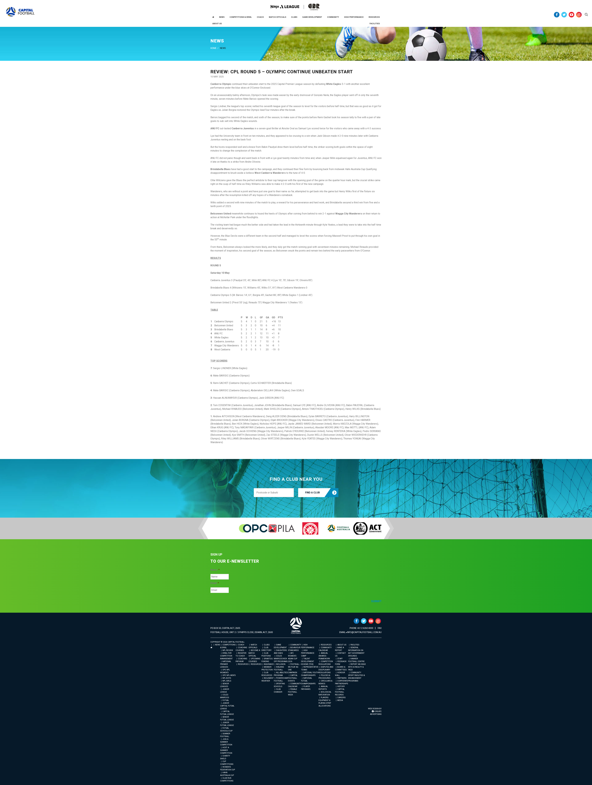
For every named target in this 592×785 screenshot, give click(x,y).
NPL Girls (226, 681)
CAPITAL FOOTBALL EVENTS (293, 678)
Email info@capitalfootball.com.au (360, 632)
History (341, 686)
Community (295, 645)
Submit (376, 601)
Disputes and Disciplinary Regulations (326, 670)
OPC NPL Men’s (229, 675)
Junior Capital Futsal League (227, 706)
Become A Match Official (254, 653)
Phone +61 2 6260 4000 (361, 628)
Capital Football (20, 11)
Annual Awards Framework (324, 656)
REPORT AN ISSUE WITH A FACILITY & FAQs (357, 667)
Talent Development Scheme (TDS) (307, 661)
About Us (341, 645)
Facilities (354, 645)
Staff (340, 659)
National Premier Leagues (225, 664)
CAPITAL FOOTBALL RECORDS (340, 692)
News (217, 645)
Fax (380, 628)
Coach (241, 645)
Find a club (312, 492)
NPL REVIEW (227, 650)
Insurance (269, 664)
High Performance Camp (307, 653)
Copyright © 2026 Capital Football (227, 642)
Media (340, 700)
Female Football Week (292, 692)
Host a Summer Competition (226, 750)
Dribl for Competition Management (226, 656)
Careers (341, 697)
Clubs (266, 645)
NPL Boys (226, 678)
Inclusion (280, 664)
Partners (341, 678)
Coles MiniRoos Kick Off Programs (281, 658)
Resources (243, 664)
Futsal (225, 700)
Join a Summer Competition (226, 742)
